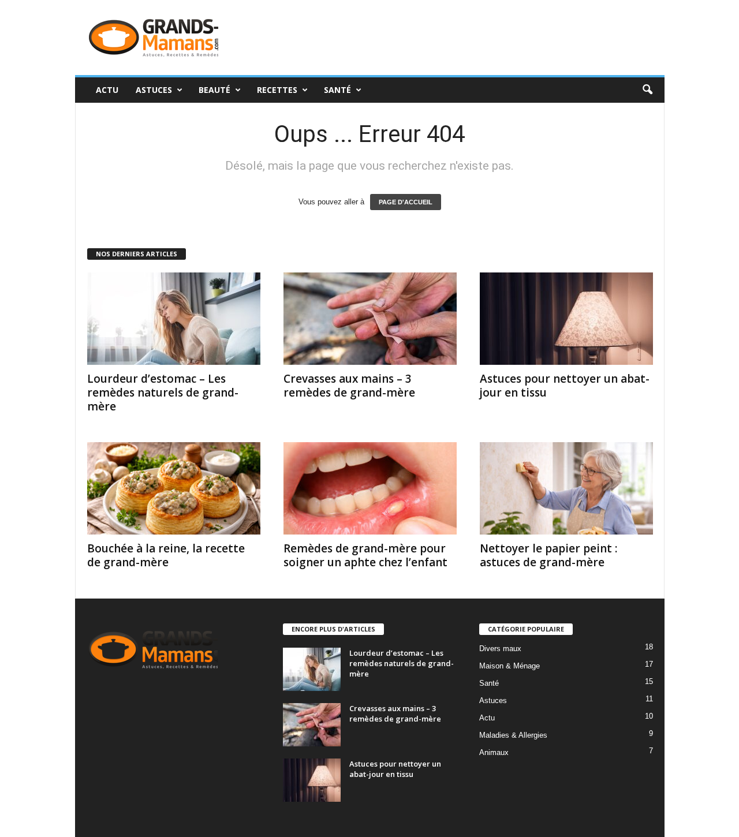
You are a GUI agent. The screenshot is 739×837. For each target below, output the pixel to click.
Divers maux (500, 648)
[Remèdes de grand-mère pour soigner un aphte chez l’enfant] (370, 488)
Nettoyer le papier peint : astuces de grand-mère (548, 555)
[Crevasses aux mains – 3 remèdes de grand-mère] (370, 318)
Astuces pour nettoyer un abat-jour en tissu (565, 385)
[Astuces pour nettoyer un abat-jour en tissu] (566, 318)
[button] (647, 90)
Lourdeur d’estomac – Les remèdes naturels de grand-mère (162, 392)
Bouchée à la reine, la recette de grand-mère (166, 555)
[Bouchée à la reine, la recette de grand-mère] (173, 488)
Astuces (154, 89)
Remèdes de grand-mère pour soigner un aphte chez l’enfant (365, 555)
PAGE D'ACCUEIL (405, 202)
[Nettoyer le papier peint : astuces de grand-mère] (566, 488)
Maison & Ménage (509, 666)
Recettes (277, 89)
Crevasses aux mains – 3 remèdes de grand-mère (349, 385)
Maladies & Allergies (513, 735)
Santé (337, 89)
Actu (107, 89)
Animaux (494, 752)
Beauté (214, 89)
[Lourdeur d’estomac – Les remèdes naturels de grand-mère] (173, 318)
